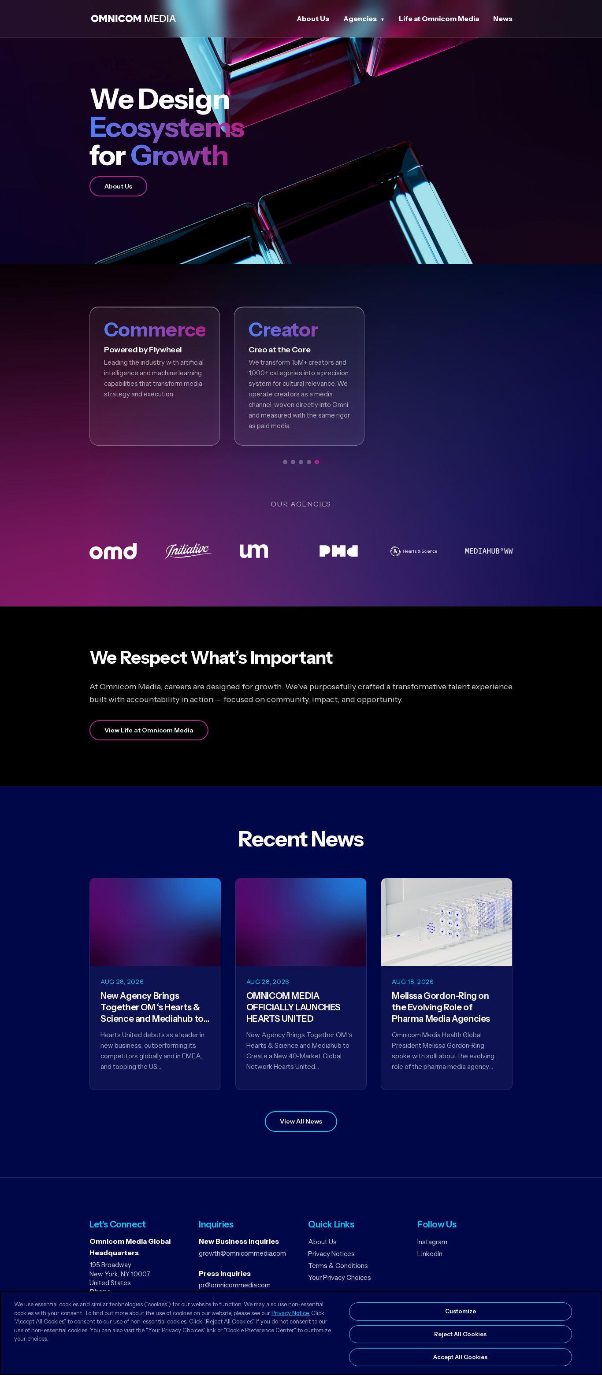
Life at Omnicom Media (439, 18)
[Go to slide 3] (301, 462)
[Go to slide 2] (293, 462)
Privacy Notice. (290, 1312)
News (503, 18)
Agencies (360, 18)
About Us (313, 18)
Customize (460, 1311)
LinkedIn (429, 1253)
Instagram (432, 1242)
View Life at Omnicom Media (148, 730)
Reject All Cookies (460, 1334)
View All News (301, 1121)
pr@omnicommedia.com (235, 1285)
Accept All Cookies (460, 1356)
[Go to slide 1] (285, 462)
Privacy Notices (331, 1253)
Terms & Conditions (338, 1265)
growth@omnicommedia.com (242, 1253)
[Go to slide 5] (317, 462)
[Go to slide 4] (309, 462)
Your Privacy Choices (339, 1277)
